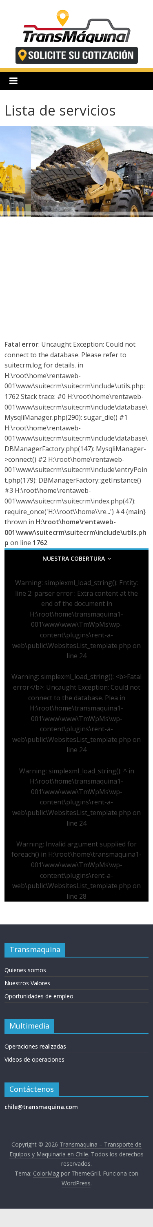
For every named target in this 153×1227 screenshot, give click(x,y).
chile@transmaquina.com (41, 1107)
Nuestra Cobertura (73, 558)
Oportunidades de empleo (38, 996)
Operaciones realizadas (35, 1046)
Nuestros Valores (27, 983)
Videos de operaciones (34, 1059)
